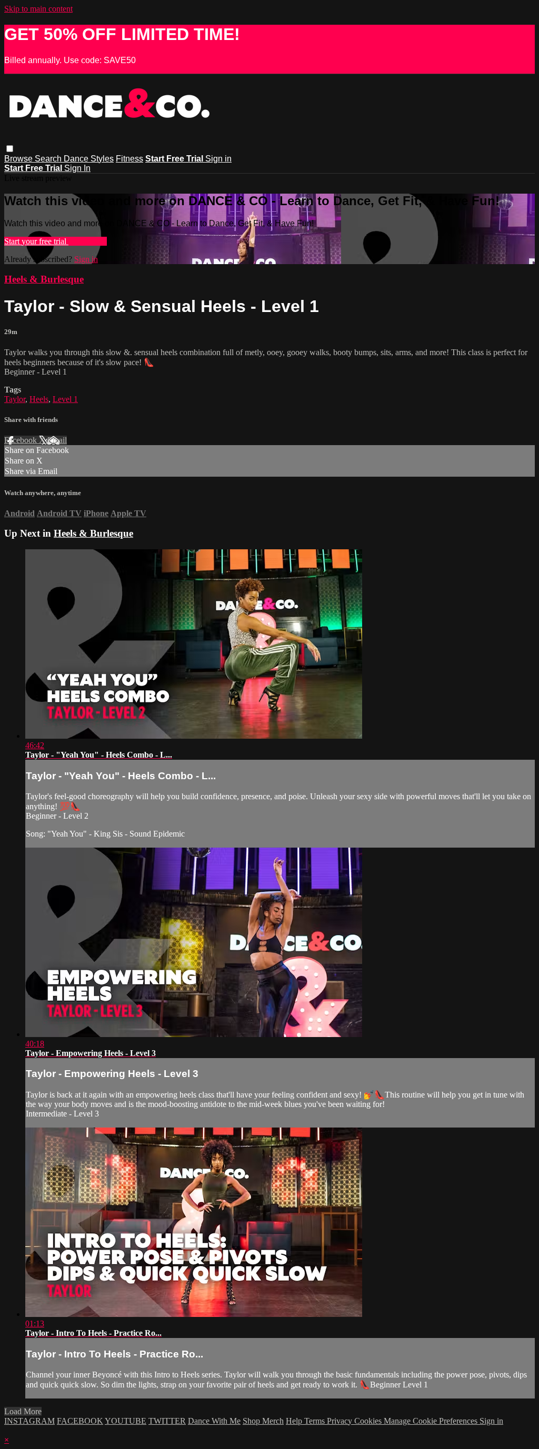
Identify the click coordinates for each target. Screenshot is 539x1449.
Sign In (77, 168)
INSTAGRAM (29, 1420)
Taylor (14, 399)
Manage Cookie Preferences (432, 1420)
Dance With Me (214, 1420)
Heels (38, 399)
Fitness (129, 158)
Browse (19, 158)
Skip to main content (38, 8)
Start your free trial (36, 241)
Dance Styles (89, 158)
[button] (9, 148)
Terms (315, 1420)
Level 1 (65, 399)
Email (57, 440)
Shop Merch (263, 1420)
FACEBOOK (80, 1420)
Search (49, 158)
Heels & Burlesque (44, 279)
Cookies (369, 1420)
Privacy (340, 1420)
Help (295, 1420)
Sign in (218, 158)
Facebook (21, 440)
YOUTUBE (125, 1420)
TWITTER (167, 1420)
